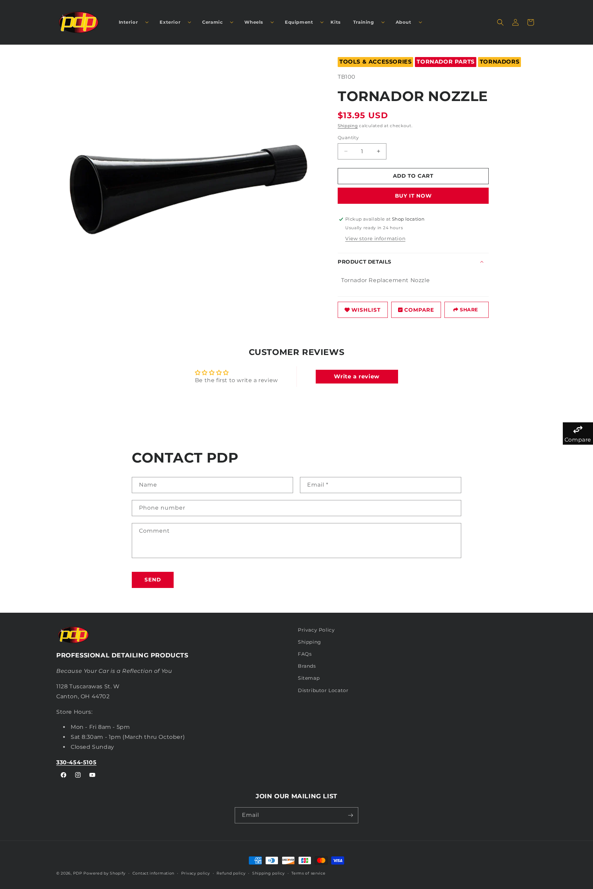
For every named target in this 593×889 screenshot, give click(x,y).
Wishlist (366, 309)
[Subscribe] (350, 815)
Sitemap (308, 678)
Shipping (348, 125)
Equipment (299, 22)
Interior (128, 22)
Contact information (153, 873)
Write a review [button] (356, 376)
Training (363, 22)
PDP (77, 873)
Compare (419, 309)
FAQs (305, 654)
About (403, 22)
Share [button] (469, 310)
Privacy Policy (316, 630)
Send (152, 579)
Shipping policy (268, 873)
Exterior (170, 22)
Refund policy (231, 873)
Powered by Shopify (104, 873)
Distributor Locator (323, 690)
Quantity (348, 137)
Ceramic (212, 22)
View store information (375, 238)
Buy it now (413, 195)
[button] (131, 22)
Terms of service (308, 873)
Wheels (253, 22)
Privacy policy (195, 873)
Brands (307, 666)
